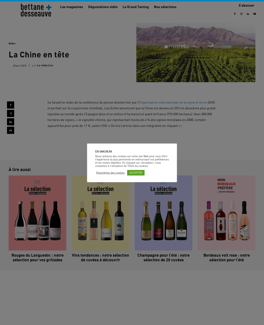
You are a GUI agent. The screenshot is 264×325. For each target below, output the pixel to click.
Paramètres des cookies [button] (110, 172)
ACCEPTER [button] (136, 172)
